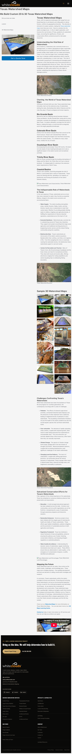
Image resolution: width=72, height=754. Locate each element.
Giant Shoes (40, 700)
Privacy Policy (51, 749)
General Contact (59, 749)
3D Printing (40, 715)
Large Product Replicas (8, 703)
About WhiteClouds (42, 727)
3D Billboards (41, 703)
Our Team (40, 729)
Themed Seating (6, 708)
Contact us (40, 612)
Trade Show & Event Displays (9, 706)
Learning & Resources (42, 742)
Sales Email (66, 749)
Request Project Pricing (12, 651)
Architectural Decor (23, 719)
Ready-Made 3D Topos (8, 739)
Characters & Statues (7, 719)
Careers (39, 737)
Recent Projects (6, 727)
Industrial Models (23, 711)
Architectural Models (24, 714)
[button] (63, 3)
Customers (40, 732)
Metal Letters (6, 714)
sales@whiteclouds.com (9, 679)
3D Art (20, 716)
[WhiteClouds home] (12, 664)
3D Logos (5, 716)
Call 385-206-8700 (26, 651)
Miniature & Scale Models (25, 708)
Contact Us (40, 735)
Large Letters (6, 711)
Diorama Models (23, 706)
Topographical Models (24, 700)
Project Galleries (6, 729)
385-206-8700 (6, 677)
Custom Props (6, 700)
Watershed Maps (50, 604)
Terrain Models (22, 703)
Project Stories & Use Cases (9, 735)
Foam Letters (41, 706)
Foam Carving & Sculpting (43, 718)
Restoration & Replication (43, 711)
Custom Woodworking (43, 708)
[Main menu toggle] (68, 4)
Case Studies (5, 732)
